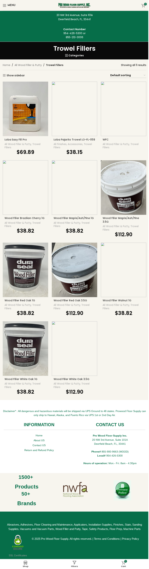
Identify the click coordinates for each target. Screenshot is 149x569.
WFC (105, 139)
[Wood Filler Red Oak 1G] (25, 270)
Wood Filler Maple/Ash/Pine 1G (74, 218)
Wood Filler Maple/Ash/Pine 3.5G (121, 220)
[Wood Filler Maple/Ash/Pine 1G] (74, 187)
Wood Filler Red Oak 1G (20, 300)
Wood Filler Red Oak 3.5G (70, 300)
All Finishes (60, 144)
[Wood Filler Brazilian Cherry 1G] (25, 187)
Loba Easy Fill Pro (16, 139)
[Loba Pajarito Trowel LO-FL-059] (74, 109)
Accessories (75, 144)
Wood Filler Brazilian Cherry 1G (25, 218)
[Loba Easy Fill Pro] (25, 109)
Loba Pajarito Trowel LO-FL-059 (74, 139)
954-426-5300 (72, 33)
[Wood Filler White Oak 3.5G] (74, 348)
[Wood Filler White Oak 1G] (25, 348)
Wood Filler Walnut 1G (117, 300)
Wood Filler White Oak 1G (21, 379)
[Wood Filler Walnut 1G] (123, 270)
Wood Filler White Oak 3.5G (71, 379)
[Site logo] (74, 5)
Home (6, 65)
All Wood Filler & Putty (28, 65)
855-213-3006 (74, 37)
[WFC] (123, 109)
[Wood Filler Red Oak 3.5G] (74, 270)
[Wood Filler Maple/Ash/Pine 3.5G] (123, 187)
